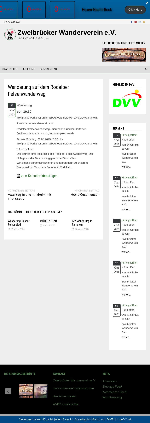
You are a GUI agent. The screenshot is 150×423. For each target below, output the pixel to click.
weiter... (126, 166)
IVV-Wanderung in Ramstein (82, 222)
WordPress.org (112, 397)
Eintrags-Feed (112, 386)
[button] (135, 10)
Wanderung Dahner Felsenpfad (18, 222)
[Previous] (8, 391)
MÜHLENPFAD (48, 221)
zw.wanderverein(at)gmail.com (73, 388)
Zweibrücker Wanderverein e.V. (66, 32)
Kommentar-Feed (115, 392)
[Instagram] (140, 21)
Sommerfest (48, 69)
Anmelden (110, 381)
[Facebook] (132, 21)
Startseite (9, 69)
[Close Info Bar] (147, 3)
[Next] (43, 391)
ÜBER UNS (28, 69)
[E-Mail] (144, 21)
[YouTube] (136, 21)
